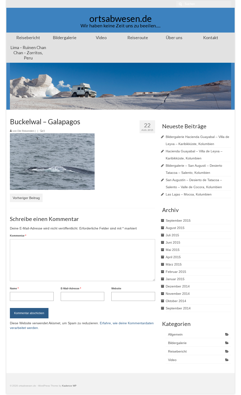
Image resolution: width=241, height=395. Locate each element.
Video (172, 360)
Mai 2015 (173, 250)
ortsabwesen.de (120, 18)
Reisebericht (177, 351)
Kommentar (18, 235)
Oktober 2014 (176, 301)
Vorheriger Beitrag (26, 198)
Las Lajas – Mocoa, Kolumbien (189, 194)
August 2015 (175, 228)
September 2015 (178, 220)
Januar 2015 (175, 279)
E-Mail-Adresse (71, 288)
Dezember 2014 (178, 286)
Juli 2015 (172, 235)
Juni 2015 (173, 242)
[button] (52, 161)
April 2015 (173, 257)
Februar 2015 (176, 272)
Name (14, 288)
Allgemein (175, 334)
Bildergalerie (177, 343)
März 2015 (174, 264)
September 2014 (178, 308)
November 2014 (178, 293)
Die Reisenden (25, 130)
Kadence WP (69, 385)
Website (116, 288)
